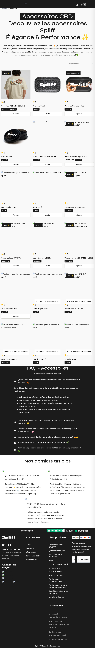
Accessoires (31, 560)
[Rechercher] (76, 4)
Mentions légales (56, 597)
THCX (28, 545)
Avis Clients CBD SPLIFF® (56, 555)
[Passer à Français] (7, 571)
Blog (51, 560)
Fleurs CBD (30, 548)
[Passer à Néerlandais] (9, 578)
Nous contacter (56, 575)
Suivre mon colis (56, 572)
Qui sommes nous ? (57, 551)
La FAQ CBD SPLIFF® (58, 564)
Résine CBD (30, 552)
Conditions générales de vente (58, 592)
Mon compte (54, 568)
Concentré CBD (32, 556)
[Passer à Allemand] (7, 575)
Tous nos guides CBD (58, 639)
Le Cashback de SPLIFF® (56, 546)
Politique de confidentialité (55, 580)
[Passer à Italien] (17, 581)
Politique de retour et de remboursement (58, 586)
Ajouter (16, 114)
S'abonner (83, 559)
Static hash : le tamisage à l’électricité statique (59, 624)
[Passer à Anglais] (6, 581)
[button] (25, 3)
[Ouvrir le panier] (84, 4)
